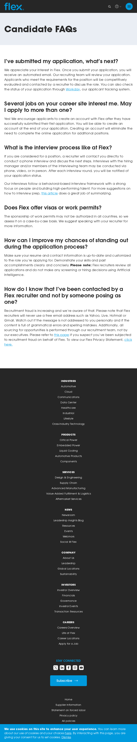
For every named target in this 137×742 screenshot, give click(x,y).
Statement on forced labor (69, 710)
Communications (68, 397)
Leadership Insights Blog (68, 520)
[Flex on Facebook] (68, 667)
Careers (68, 622)
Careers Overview (68, 627)
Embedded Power (68, 445)
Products (68, 434)
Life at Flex (68, 632)
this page (61, 335)
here (68, 733)
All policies (68, 720)
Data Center (68, 402)
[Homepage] (14, 6)
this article (49, 193)
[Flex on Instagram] (75, 667)
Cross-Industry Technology (68, 423)
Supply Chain (68, 482)
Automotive (68, 386)
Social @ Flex (68, 541)
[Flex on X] (55, 667)
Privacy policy (68, 715)
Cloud (68, 391)
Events (68, 531)
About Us (68, 557)
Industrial (68, 413)
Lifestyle (68, 418)
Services (68, 472)
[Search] (109, 6)
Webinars (68, 536)
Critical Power (68, 439)
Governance (68, 600)
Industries (68, 381)
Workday (73, 89)
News (68, 509)
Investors (68, 584)
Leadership (68, 563)
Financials (68, 595)
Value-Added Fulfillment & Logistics (68, 493)
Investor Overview (68, 590)
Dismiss (66, 737)
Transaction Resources (68, 611)
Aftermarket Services (68, 498)
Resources (68, 525)
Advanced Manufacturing (68, 488)
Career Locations (68, 638)
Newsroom (68, 514)
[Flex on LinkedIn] (62, 667)
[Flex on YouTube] (81, 667)
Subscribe (64, 681)
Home (68, 699)
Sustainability (68, 573)
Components (68, 461)
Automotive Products (68, 455)
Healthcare (68, 407)
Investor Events (68, 606)
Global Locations (68, 568)
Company (68, 552)
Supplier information (68, 704)
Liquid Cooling (68, 450)
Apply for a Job (68, 643)
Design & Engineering (68, 477)
